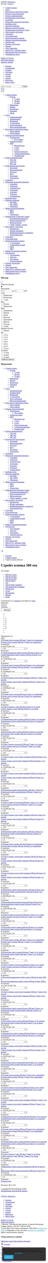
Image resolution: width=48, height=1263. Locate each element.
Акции (8, 78)
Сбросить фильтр (8, 359)
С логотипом (15, 123)
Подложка (14, 176)
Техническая (14, 137)
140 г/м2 (13, 162)
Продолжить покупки (22, 1241)
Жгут (12, 174)
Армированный (16, 117)
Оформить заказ (7, 1241)
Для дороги (14, 259)
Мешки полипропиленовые (15, 40)
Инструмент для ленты (14, 32)
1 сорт (16, 148)
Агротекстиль (15, 188)
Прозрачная (9, 593)
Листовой (13, 168)
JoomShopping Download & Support (14, 1191)
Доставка (8, 72)
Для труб (13, 172)
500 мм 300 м (10, 581)
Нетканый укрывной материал (17, 22)
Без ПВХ (13, 202)
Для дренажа (15, 255)
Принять (9, 1257)
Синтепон (9, 34)
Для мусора (14, 214)
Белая (7, 597)
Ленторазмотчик (16, 235)
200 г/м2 (13, 164)
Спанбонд (9, 20)
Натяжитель (14, 229)
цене (33, 601)
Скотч (7, 10)
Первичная (9, 589)
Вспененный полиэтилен (15, 18)
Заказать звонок (7, 62)
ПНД (12, 212)
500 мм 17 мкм (11, 575)
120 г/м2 (13, 160)
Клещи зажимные (16, 231)
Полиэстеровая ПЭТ (17, 221)
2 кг (6, 583)
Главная (8, 556)
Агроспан (13, 186)
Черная (12, 107)
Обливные (14, 206)
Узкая (12, 113)
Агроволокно (15, 196)
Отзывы (8, 70)
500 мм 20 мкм (11, 577)
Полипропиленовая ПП (19, 219)
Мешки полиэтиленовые (14, 28)
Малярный (14, 121)
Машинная (14, 105)
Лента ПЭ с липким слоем (15, 50)
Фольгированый (16, 170)
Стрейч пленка (11, 8)
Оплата (8, 74)
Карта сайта (9, 82)
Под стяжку (18, 139)
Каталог (8, 66)
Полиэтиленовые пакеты (14, 38)
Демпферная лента (12, 54)
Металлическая (15, 223)
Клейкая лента (10, 24)
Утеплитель (14, 178)
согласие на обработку (36, 1230)
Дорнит (8, 46)
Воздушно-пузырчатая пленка (16, 12)
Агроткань (14, 190)
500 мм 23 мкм (11, 579)
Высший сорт (19, 146)
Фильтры (7, 610)
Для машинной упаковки (14, 587)
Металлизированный (18, 127)
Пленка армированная (13, 16)
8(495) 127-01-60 (7, 58)
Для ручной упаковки (13, 585)
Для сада (13, 257)
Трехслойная (15, 133)
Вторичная (14, 109)
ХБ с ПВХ (14, 204)
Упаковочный (15, 119)
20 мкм (17, 101)
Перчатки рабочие (12, 26)
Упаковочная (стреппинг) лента (17, 30)
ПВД (12, 143)
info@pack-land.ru (7, 60)
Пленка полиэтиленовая (14, 14)
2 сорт (16, 150)
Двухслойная (15, 131)
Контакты (9, 80)
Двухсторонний (16, 125)
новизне (17, 601)
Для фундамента (16, 261)
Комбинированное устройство (21, 233)
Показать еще (6, 1181)
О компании (10, 68)
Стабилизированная (22, 154)
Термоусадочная (16, 141)
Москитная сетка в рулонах (15, 52)
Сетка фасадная (11, 36)
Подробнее (18, 1253)
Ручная (12, 97)
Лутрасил (13, 194)
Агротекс (13, 192)
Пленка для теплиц (12, 44)
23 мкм (17, 103)
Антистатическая (20, 152)
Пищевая (13, 111)
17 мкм (17, 99)
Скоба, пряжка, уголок (18, 225)
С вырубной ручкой (17, 245)
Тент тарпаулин (11, 48)
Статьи (8, 76)
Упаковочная (19, 156)
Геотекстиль (10, 42)
